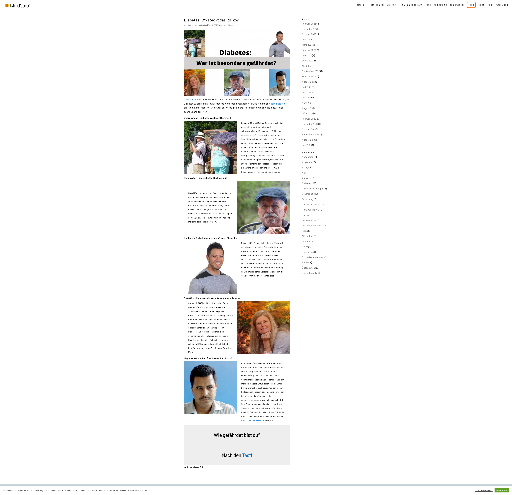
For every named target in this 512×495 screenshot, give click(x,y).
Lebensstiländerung (312, 225)
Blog (471, 5)
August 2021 (308, 81)
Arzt (304, 172)
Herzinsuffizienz (310, 209)
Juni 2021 (307, 92)
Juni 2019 (307, 145)
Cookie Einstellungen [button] (484, 490)
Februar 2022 (309, 76)
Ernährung (307, 193)
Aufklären (307, 178)
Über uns (391, 5)
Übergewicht (309, 267)
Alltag (305, 167)
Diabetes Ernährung (436, 5)
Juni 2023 (307, 60)
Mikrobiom (307, 236)
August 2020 (308, 108)
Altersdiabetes (277, 103)
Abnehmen (307, 156)
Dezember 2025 (310, 28)
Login (482, 5)
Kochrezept (308, 214)
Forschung (307, 199)
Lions (305, 230)
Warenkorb (502, 5)
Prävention (308, 251)
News (305, 246)
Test (246, 455)
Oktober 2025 (309, 34)
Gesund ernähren (311, 204)
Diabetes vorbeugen (312, 188)
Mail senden (377, 5)
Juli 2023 (307, 55)
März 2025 (307, 44)
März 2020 (307, 113)
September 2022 (311, 71)
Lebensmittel (309, 220)
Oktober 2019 (309, 129)
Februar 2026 (309, 23)
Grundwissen (457, 5)
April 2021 (307, 102)
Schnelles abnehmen (313, 257)
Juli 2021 (306, 86)
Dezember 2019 (310, 123)
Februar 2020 (309, 118)
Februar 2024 (309, 50)
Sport (305, 262)
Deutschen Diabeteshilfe (252, 420)
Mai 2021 (306, 97)
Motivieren (307, 241)
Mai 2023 (306, 65)
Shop (490, 5)
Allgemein (223, 25)
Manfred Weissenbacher (197, 25)
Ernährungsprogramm (411, 5)
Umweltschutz (309, 272)
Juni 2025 (307, 39)
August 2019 (308, 139)
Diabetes (231, 25)
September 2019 (310, 134)
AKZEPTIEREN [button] (501, 490)
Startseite (362, 5)
